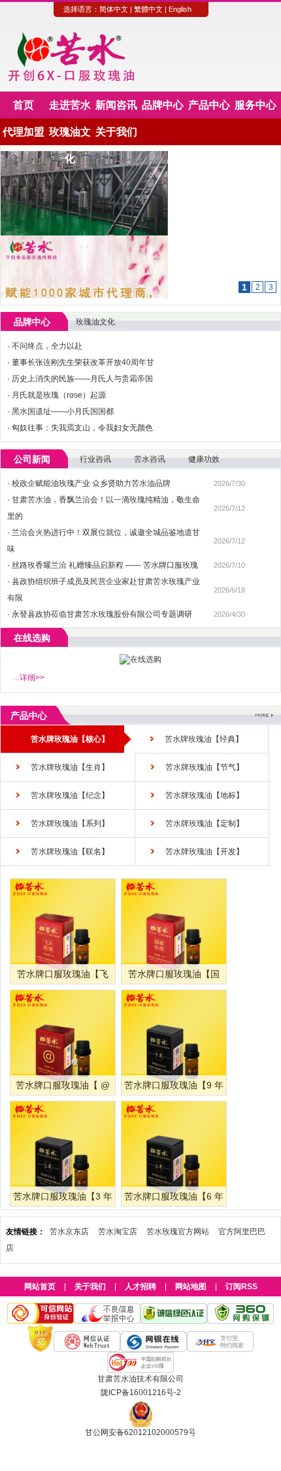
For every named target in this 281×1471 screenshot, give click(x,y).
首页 (23, 105)
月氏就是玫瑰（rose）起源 (59, 395)
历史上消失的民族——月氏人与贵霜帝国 (82, 378)
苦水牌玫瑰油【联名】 (70, 851)
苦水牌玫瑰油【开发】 (204, 851)
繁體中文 (148, 9)
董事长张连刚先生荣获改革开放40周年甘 (83, 362)
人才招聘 (140, 1286)
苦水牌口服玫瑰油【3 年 (62, 1196)
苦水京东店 (69, 1231)
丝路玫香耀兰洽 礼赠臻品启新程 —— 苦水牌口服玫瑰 (105, 565)
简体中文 (113, 9)
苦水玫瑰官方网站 (177, 1231)
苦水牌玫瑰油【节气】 (204, 767)
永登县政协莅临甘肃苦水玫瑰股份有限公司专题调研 (102, 614)
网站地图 (191, 1286)
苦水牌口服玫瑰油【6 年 (173, 1196)
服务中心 (255, 105)
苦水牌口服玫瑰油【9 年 (173, 1085)
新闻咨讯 (116, 105)
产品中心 (209, 105)
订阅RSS (241, 1286)
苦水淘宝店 (117, 1231)
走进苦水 (70, 105)
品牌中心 (163, 105)
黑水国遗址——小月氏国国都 (63, 411)
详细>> (32, 677)
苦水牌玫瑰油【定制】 (204, 823)
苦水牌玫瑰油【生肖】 (70, 767)
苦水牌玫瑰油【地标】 (204, 795)
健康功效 (204, 459)
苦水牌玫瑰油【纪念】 (70, 795)
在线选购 (32, 637)
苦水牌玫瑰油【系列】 (70, 823)
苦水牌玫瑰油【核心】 (70, 739)
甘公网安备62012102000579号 (140, 1432)
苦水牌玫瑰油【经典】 (204, 739)
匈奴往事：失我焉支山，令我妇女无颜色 (82, 427)
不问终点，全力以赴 (47, 346)
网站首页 (40, 1286)
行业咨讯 (95, 459)
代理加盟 (23, 131)
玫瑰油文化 (70, 135)
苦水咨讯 (149, 459)
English (180, 9)
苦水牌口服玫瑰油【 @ (63, 1085)
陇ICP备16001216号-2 (141, 1392)
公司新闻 (32, 459)
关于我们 (116, 131)
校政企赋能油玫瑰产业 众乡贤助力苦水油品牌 (91, 483)
